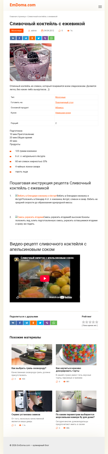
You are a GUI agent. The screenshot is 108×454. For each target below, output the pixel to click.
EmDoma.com (23, 5)
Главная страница (18, 16)
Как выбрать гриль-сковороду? (29, 368)
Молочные (17, 30)
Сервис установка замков (26, 414)
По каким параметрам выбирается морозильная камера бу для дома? (75, 416)
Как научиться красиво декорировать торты (68, 369)
